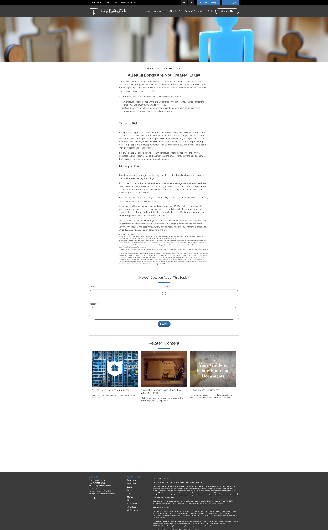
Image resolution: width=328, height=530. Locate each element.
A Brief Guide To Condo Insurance (111, 389)
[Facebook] (191, 2)
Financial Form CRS (162, 478)
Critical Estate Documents (204, 389)
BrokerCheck (199, 482)
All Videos (131, 507)
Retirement (131, 480)
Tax (128, 494)
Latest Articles (133, 504)
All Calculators (133, 510)
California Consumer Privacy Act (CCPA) (220, 501)
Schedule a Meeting (208, 3)
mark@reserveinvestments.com (123, 3)
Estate (129, 487)
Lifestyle (130, 500)
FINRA (191, 513)
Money (130, 497)
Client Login (231, 3)
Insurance (131, 490)
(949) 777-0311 (98, 3)
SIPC (195, 513)
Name (92, 286)
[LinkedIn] (184, 2)
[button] (148, 11)
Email (168, 286)
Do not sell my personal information (212, 503)
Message (93, 304)
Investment (131, 484)
